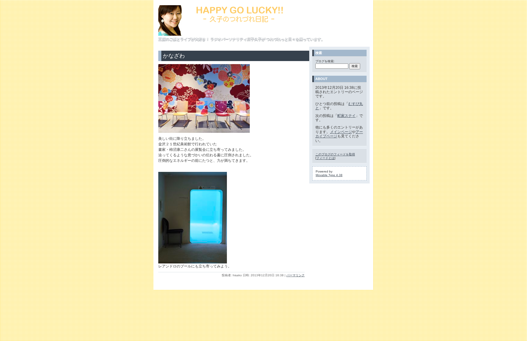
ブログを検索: (325, 61)
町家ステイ (346, 116)
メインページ (341, 132)
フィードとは (325, 158)
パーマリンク (295, 275)
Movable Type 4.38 (329, 175)
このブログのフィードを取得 (335, 154)
